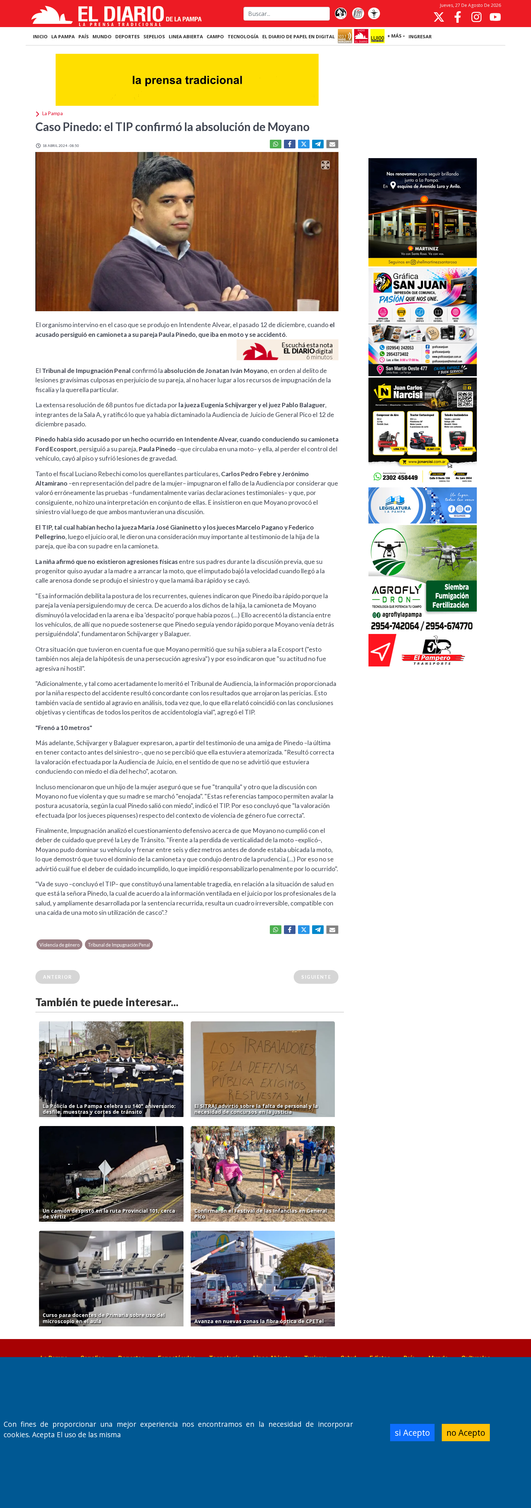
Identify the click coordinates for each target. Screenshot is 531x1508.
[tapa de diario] (358, 14)
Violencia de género (59, 945)
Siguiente (316, 977)
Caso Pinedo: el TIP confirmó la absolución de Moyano (172, 126)
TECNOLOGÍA (243, 36)
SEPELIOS (154, 36)
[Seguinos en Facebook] (457, 17)
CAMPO (215, 36)
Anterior (57, 977)
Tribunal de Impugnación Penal (119, 945)
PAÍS (83, 36)
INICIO (40, 36)
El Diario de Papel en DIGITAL (298, 36)
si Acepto (412, 1432)
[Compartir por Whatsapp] (275, 144)
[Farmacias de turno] (374, 14)
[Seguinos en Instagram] (476, 17)
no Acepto (465, 1432)
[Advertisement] (422, 102)
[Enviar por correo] (332, 144)
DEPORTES (127, 36)
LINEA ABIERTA (186, 36)
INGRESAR (420, 36)
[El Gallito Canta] (341, 14)
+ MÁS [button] (394, 35)
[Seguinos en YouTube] (495, 17)
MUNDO (102, 36)
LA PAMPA (63, 36)
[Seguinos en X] (439, 17)
